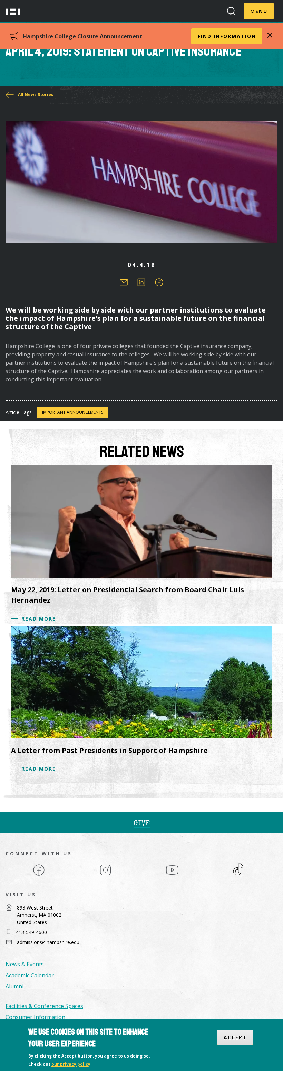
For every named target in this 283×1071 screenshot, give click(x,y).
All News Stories (35, 94)
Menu (258, 11)
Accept (235, 1037)
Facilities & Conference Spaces (44, 1006)
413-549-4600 (31, 932)
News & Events (25, 964)
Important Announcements (72, 412)
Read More (38, 618)
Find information (227, 36)
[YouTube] (172, 875)
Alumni (14, 986)
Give (142, 823)
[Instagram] (105, 875)
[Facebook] (39, 875)
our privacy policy (70, 1064)
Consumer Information (35, 1017)
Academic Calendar (30, 975)
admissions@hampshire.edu (48, 942)
